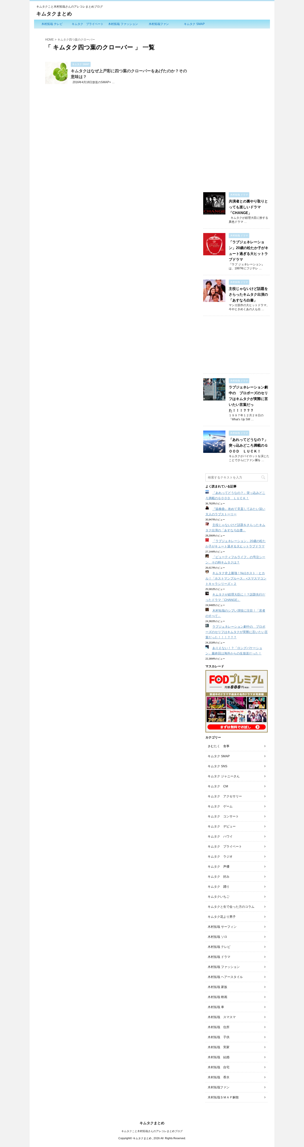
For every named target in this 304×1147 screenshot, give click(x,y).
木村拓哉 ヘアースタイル (225, 977)
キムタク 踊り (218, 886)
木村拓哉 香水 (218, 1077)
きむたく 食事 (218, 746)
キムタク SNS (217, 766)
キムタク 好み (218, 876)
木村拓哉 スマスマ (222, 1017)
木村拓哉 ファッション (123, 24)
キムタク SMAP (194, 24)
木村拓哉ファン (159, 24)
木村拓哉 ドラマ (219, 957)
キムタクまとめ (54, 14)
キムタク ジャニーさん (224, 776)
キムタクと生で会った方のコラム (231, 906)
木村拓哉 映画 (217, 997)
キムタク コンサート (223, 816)
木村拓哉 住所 (218, 1027)
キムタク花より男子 (222, 916)
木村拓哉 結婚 (218, 1057)
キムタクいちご (218, 896)
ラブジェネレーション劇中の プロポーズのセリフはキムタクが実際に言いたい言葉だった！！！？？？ (248, 398)
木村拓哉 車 (216, 1007)
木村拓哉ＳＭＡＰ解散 (223, 1097)
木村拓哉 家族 (217, 987)
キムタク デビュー (222, 826)
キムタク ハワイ (220, 836)
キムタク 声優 (218, 866)
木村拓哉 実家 (218, 1047)
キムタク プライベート (87, 24)
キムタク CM (218, 786)
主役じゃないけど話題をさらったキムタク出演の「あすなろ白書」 (248, 294)
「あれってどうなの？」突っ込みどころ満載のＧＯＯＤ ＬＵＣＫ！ (248, 445)
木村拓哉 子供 (218, 1037)
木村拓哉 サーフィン (222, 926)
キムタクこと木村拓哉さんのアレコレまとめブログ (152, 1131)
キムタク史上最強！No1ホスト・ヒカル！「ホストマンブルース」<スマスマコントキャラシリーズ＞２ (235, 578)
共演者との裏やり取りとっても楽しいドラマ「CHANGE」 (248, 207)
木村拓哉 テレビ (52, 24)
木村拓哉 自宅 (218, 1067)
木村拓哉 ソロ (217, 937)
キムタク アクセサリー (225, 796)
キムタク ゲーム (220, 806)
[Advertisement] (236, 98)
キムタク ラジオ (220, 856)
